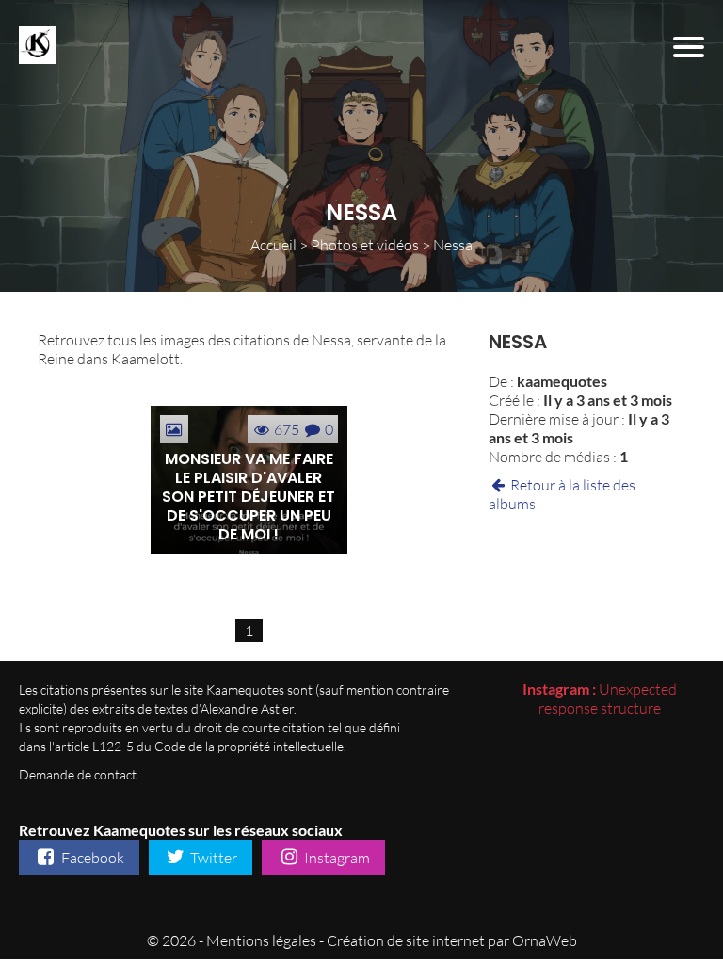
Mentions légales (261, 940)
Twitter (212, 857)
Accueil (273, 244)
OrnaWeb (544, 940)
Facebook (91, 857)
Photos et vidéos (365, 244)
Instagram (335, 857)
